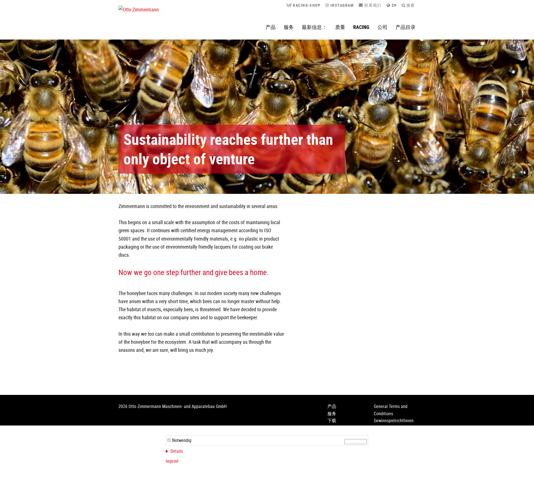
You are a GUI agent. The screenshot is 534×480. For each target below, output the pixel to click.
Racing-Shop (306, 5)
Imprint (172, 461)
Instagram (341, 5)
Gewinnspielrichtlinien (394, 420)
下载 (331, 420)
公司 (382, 27)
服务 (289, 27)
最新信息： (314, 27)
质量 (340, 27)
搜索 (410, 5)
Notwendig (181, 440)
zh (393, 5)
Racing (361, 27)
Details (176, 451)
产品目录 (405, 27)
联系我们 (372, 5)
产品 (271, 27)
